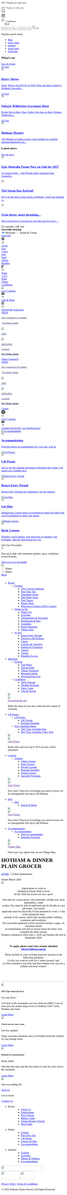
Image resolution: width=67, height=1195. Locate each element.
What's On (26, 612)
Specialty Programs (31, 776)
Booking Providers (30, 837)
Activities (26, 615)
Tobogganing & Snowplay (34, 618)
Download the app (17, 700)
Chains (24, 641)
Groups (24, 653)
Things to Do (21, 609)
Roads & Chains (28, 232)
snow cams (13, 42)
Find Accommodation (32, 834)
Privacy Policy (8, 1183)
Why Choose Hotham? (32, 588)
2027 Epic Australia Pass (33, 729)
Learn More (7, 1014)
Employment (27, 1112)
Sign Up (5, 1090)
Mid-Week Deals (29, 597)
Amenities (26, 623)
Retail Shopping (29, 626)
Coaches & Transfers (31, 644)
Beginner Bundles (30, 723)
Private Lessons (29, 767)
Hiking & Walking (30, 1158)
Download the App (30, 676)
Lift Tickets (27, 720)
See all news (7, 154)
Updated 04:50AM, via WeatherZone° (21, 428)
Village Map (27, 629)
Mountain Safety (29, 673)
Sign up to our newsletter (14, 562)
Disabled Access (29, 656)
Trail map (13, 51)
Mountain (10, 232)
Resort (11, 582)
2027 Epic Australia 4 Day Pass (37, 732)
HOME (5, 874)
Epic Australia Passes (25, 726)
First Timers (27, 600)
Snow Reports (28, 682)
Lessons (12, 755)
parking (12, 45)
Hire (10, 799)
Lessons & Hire (29, 1141)
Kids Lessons (28, 764)
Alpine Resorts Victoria (33, 1121)
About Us (26, 1109)
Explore (18, 585)
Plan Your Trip (28, 591)
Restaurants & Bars (31, 621)
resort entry (13, 48)
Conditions (20, 679)
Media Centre (28, 1118)
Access (18, 632)
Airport (24, 650)
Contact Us (7, 1101)
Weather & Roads (30, 685)
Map (10, 39)
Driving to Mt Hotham (32, 638)
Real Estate (26, 1124)
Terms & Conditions (27, 1183)
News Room (27, 1115)
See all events (8, 64)
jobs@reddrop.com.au (33, 949)
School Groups (28, 773)
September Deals (29, 594)
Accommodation (16, 828)
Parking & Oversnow (32, 647)
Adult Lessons (28, 761)
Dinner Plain (27, 603)
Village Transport (30, 670)
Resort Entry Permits (31, 635)
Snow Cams (27, 688)
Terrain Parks (27, 667)
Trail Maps (26, 664)
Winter (8, 568)
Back (4, 574)
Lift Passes (13, 714)
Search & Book (29, 805)
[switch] (3, 568)
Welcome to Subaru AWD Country (39, 606)
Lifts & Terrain (28, 691)
